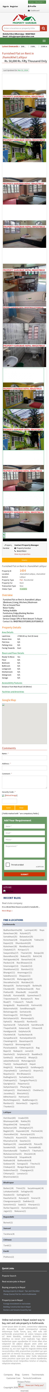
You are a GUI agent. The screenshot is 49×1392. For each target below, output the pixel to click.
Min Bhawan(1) (24, 1073)
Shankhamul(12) (11, 969)
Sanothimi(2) (9, 1204)
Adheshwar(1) (9, 1096)
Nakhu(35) (25, 1121)
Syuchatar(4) (9, 1024)
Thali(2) (7, 1064)
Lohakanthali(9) (11, 1191)
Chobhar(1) (38, 1090)
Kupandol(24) (22, 1131)
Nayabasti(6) (23, 1005)
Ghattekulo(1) (23, 1090)
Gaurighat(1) (9, 1083)
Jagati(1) (7, 1211)
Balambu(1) (21, 1103)
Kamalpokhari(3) (28, 1037)
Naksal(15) (26, 956)
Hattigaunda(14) (11, 959)
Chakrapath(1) (10, 1080)
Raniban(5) (32, 1021)
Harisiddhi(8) (35, 1147)
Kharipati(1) (34, 1204)
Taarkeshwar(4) (25, 1034)
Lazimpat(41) (30, 930)
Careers (25, 1374)
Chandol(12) (26, 966)
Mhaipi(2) (32, 1057)
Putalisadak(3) (10, 1047)
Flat (21, 580)
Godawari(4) (9, 1163)
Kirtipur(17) (23, 949)
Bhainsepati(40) (10, 1121)
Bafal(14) (37, 956)
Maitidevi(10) (27, 982)
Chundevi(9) (8, 988)
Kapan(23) (8, 943)
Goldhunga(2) (37, 1067)
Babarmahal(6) (10, 1008)
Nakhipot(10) (9, 1144)
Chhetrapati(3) (26, 1047)
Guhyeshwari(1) (10, 1086)
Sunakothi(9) (9, 1147)
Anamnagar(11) (24, 972)
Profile (32, 6)
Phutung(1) (25, 1086)
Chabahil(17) (9, 949)
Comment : (7, 773)
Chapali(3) (8, 1044)
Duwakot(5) (8, 1194)
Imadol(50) (23, 1118)
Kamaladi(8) (19, 995)
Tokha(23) (39, 939)
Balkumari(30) (10, 1127)
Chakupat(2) (9, 1167)
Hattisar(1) (24, 1096)
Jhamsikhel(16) (10, 1134)
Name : (5, 753)
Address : (6, 763)
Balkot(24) (8, 1188)
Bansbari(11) (27, 969)
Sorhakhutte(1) (26, 1077)
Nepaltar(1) (8, 1073)
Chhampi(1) (8, 1173)
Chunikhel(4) (9, 1034)
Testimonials (38, 1374)
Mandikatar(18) (26, 946)
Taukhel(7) (25, 1150)
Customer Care (13, 1378)
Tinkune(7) (18, 1002)
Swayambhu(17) (10, 953)
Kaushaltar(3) (9, 1198)
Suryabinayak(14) (36, 1188)
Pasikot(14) (8, 962)
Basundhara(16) (10, 956)
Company (8, 1374)
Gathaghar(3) (23, 1194)
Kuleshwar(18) (10, 946)
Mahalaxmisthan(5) (12, 1153)
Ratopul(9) (8, 985)
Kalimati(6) (36, 1005)
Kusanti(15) (21, 1137)
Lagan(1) (34, 1103)
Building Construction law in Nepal (17, 1307)
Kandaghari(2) (21, 1067)
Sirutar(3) (35, 1198)
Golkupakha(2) (20, 1064)
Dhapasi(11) (24, 975)
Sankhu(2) (8, 1057)
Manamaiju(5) (27, 1018)
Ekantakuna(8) (10, 1150)
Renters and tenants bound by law (17, 1310)
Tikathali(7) (37, 1150)
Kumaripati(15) (27, 1134)
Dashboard (34, 10)
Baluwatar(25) (26, 936)
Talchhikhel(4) (10, 1157)
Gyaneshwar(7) (34, 995)
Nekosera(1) (20, 1211)
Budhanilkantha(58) (12, 930)
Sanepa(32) (25, 1124)
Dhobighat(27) (26, 1127)
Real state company (12, 903)
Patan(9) (38, 1144)
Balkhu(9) (37, 985)
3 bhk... (25, 46)
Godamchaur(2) (10, 1170)
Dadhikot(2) (28, 1201)
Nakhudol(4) (9, 1160)
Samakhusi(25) (10, 936)
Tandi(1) (7, 1245)
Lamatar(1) (22, 1173)
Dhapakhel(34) (10, 1124)
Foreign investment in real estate (16, 1303)
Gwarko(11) (25, 1140)
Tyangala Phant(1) (28, 1080)
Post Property (37, 2)
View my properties (22, 554)
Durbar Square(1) (11, 1207)
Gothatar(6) (25, 1011)
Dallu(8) (7, 995)
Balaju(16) (39, 953)
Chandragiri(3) (10, 1041)
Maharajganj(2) (28, 1060)
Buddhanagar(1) (29, 1100)
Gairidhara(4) (37, 1024)
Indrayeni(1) (9, 1090)
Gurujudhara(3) (10, 1037)
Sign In (6, 6)
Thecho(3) (35, 1163)
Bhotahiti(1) (23, 1093)
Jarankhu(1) (9, 1093)
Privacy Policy (23, 1381)
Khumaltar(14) (10, 1140)
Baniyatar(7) (27, 998)
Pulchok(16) (37, 1131)
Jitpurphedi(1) (10, 1070)
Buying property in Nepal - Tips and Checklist (21, 1291)
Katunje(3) (24, 1198)
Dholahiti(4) (30, 1153)
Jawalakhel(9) (25, 1144)
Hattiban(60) (9, 1118)
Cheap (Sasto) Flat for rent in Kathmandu (19, 1294)
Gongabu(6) (8, 1005)
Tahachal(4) (23, 1024)
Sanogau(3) (22, 1163)
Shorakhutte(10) (11, 982)
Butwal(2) (8, 1222)
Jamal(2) (29, 1051)
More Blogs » (7, 910)
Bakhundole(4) (24, 1160)
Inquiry (24, 560)
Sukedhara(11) (10, 975)
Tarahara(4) (8, 1234)
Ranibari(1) (8, 1103)
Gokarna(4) (24, 1028)
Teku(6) (29, 1002)
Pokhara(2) (8, 1256)
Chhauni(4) (37, 1028)
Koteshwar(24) (10, 939)
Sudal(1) (22, 1204)
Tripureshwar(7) (10, 998)
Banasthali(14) (28, 959)
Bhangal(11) (9, 972)
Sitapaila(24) (26, 939)
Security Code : (9, 792)
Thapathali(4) (9, 1028)
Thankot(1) (8, 1106)
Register (14, 6)
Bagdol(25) (8, 1131)
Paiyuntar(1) (23, 1083)
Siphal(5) (7, 1021)
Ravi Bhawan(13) (24, 962)
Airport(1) (38, 1070)
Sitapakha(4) (25, 1157)
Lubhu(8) (22, 1147)
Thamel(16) (26, 953)
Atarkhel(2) (20, 1057)
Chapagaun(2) (26, 1170)
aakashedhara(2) (11, 1060)
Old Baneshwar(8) (25, 988)
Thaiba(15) (8, 1137)
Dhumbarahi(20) (23, 943)
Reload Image (11, 795)
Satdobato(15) (36, 1137)
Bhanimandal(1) (11, 1176)
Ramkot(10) (9, 979)
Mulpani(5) (19, 1021)
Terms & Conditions (32, 1378)
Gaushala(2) (9, 1054)
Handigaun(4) (9, 1031)
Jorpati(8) (33, 992)
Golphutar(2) (23, 1054)
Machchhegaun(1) (11, 1100)
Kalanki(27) (25, 933)
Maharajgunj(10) (24, 979)
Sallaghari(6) (27, 1191)
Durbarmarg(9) (23, 985)
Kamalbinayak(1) (29, 1207)
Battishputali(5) (11, 1018)
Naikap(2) (17, 1051)
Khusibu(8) (21, 992)
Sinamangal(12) (10, 966)
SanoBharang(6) (27, 1008)
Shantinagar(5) (10, 1015)
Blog (17, 1374)
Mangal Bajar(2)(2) (26, 1167)
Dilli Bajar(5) (26, 1015)
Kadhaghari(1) (10, 1077)
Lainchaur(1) (25, 1070)
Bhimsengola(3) (23, 1044)
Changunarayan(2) (12, 1201)
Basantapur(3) (26, 1041)
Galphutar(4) (25, 1031)
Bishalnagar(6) (10, 1011)
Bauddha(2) (37, 1054)
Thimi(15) (20, 1188)
